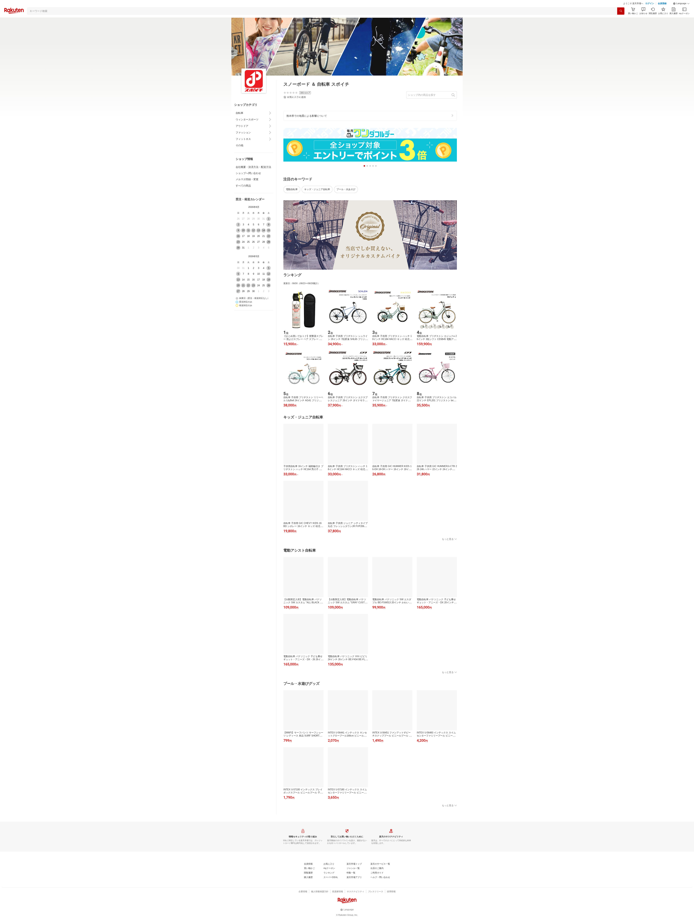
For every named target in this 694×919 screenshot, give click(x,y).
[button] (681, 12)
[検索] (620, 20)
